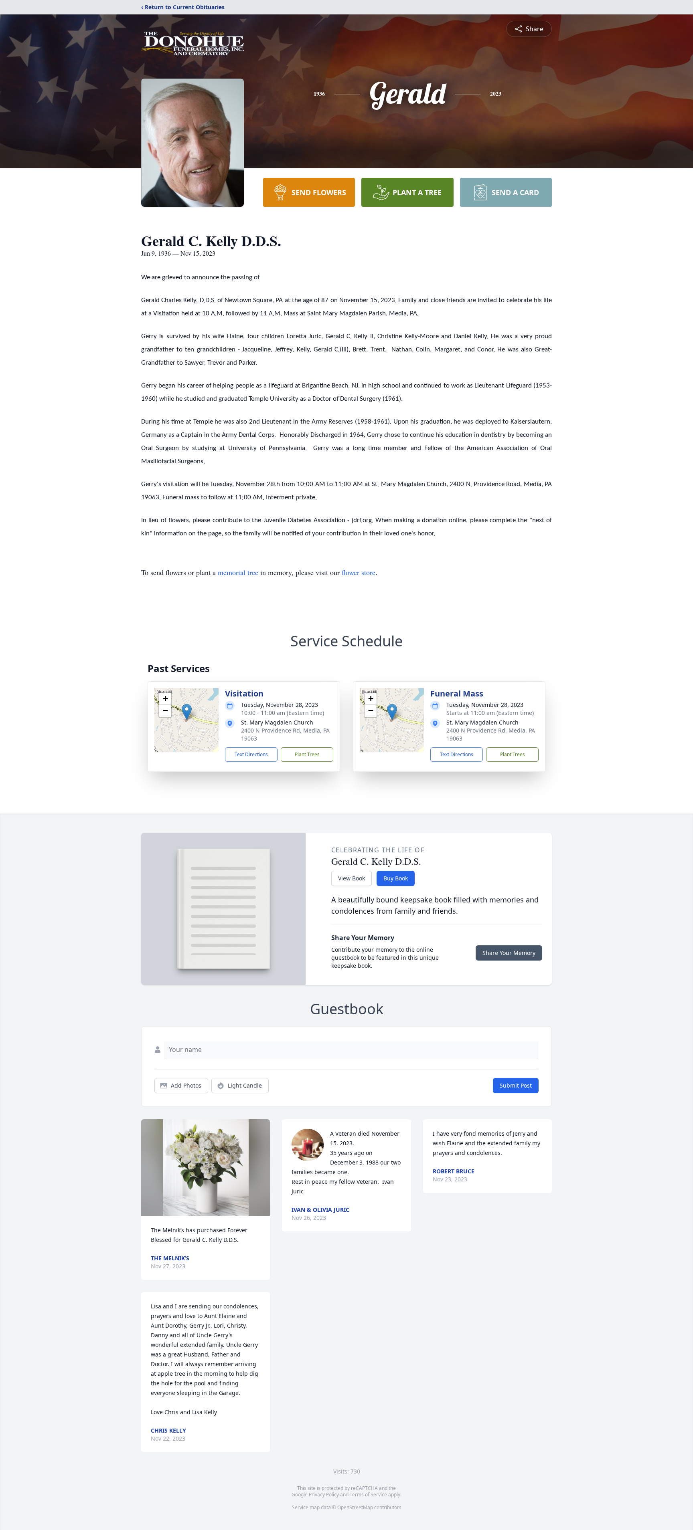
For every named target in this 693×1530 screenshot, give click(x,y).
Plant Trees (307, 754)
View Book (351, 878)
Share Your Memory (508, 953)
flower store (358, 572)
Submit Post (516, 1085)
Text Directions (251, 754)
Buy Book (395, 878)
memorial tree (238, 572)
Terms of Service (368, 1494)
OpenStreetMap (355, 1507)
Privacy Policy (324, 1494)
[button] (187, 712)
